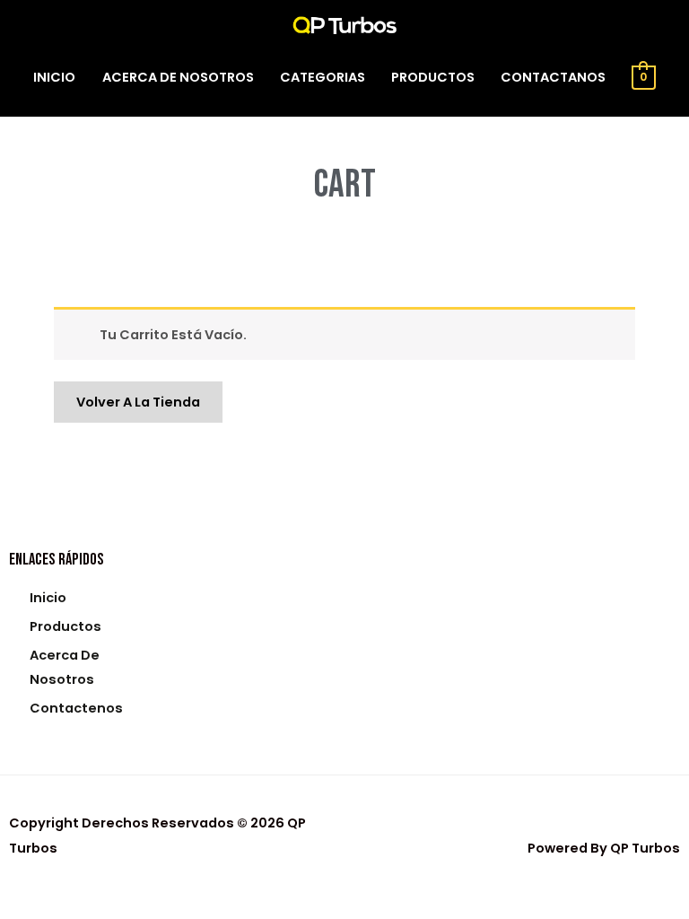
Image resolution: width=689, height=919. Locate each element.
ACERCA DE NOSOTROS (178, 77)
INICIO (54, 77)
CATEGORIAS (322, 77)
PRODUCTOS (433, 77)
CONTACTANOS (553, 77)
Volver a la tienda (138, 402)
